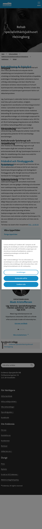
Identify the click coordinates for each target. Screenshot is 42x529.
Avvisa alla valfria (21, 278)
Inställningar (21, 272)
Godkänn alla (21, 284)
